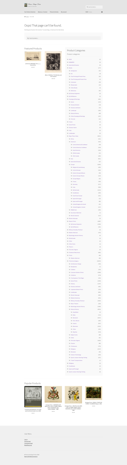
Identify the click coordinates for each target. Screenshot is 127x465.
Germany (75, 184)
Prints (70, 255)
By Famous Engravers (74, 93)
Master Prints (72, 221)
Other (70, 241)
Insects (75, 323)
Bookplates (74, 266)
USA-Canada (76, 156)
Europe (73, 164)
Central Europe (76, 170)
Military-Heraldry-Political (75, 230)
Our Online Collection (29, 12)
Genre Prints (72, 124)
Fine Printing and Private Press (79, 79)
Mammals (75, 326)
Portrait (73, 119)
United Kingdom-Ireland (79, 207)
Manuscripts (74, 85)
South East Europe (77, 195)
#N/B (70, 59)
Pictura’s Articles (54, 12)
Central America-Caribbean (80, 147)
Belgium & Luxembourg (79, 167)
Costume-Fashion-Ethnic (77, 272)
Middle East (74, 210)
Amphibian (75, 312)
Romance (73, 352)
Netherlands (76, 190)
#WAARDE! (71, 62)
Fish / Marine (76, 320)
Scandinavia (76, 193)
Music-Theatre (74, 303)
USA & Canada (76, 153)
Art (72, 73)
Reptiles (75, 332)
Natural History (75, 113)
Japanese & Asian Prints (77, 289)
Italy (70, 130)
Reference (73, 90)
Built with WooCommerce (30, 456)
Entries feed (27, 441)
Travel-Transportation (76, 360)
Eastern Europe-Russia (78, 176)
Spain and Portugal (77, 201)
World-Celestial (75, 215)
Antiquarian (74, 70)
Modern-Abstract (73, 232)
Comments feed (28, 443)
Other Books (74, 88)
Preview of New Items (74, 252)
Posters (73, 343)
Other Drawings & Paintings (78, 116)
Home (27, 16)
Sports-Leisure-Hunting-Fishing (79, 357)
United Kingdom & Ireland (79, 204)
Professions (74, 346)
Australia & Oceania (74, 65)
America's (73, 141)
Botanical (75, 318)
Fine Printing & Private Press (78, 76)
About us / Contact (42, 12)
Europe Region (76, 178)
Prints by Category (73, 261)
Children (73, 269)
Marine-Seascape (73, 218)
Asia (72, 158)
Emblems (73, 275)
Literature (73, 82)
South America (76, 150)
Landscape (73, 110)
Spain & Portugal (77, 198)
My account (64, 12)
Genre (72, 102)
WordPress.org (28, 445)
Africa (72, 139)
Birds (74, 315)
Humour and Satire (75, 107)
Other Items (72, 244)
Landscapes (72, 133)
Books (70, 68)
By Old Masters (73, 96)
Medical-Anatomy (75, 298)
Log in (25, 439)
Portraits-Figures (73, 249)
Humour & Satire (75, 105)
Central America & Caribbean (80, 144)
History (73, 283)
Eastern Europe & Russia (79, 173)
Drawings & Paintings (74, 99)
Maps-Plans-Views (73, 136)
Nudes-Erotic (74, 335)
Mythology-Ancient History (76, 235)
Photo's (71, 247)
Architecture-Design (76, 264)
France (70, 122)
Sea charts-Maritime (76, 212)
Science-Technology (76, 354)
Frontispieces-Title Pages (77, 278)
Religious (73, 349)
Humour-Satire (73, 127)
